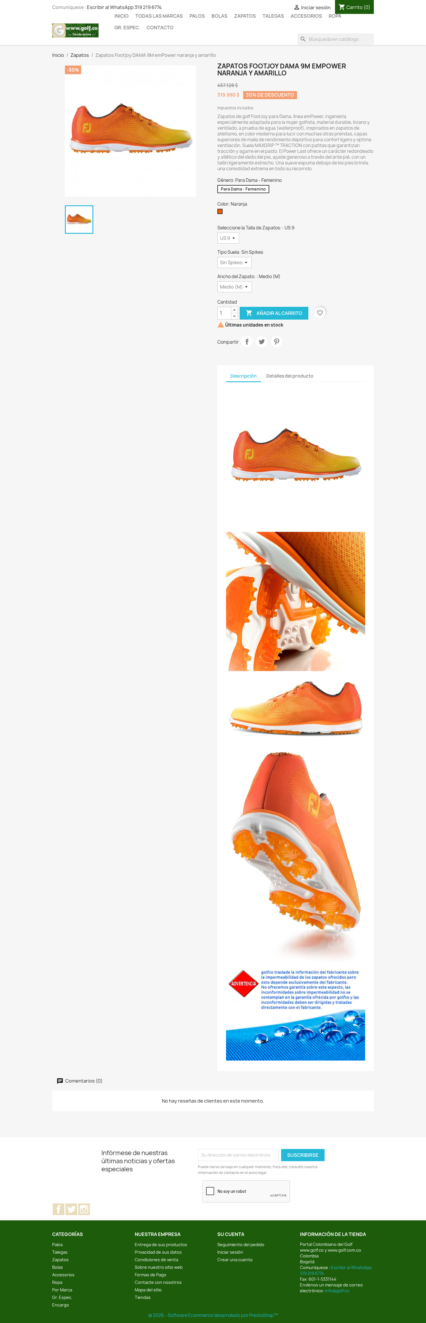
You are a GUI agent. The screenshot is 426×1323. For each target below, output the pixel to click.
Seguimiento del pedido (240, 1244)
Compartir (247, 341)
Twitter (71, 1209)
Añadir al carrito (274, 312)
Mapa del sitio (148, 1290)
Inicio (121, 16)
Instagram (84, 1209)
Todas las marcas (159, 16)
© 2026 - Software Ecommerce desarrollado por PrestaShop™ (213, 1315)
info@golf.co (337, 1290)
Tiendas (143, 1297)
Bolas (219, 16)
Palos (197, 16)
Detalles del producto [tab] (290, 376)
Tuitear (261, 341)
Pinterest (276, 341)
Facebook (58, 1209)
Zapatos (245, 16)
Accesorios (306, 16)
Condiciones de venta (156, 1259)
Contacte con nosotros (158, 1282)
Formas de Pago (150, 1274)
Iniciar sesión (230, 1252)
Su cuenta (230, 1234)
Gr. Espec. (127, 27)
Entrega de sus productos (161, 1244)
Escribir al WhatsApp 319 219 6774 (124, 7)
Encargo (60, 1305)
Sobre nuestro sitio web (159, 1267)
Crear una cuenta (234, 1259)
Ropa (335, 16)
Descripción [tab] (243, 376)
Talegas (273, 16)
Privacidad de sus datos (158, 1252)
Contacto (160, 27)
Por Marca (62, 1290)
